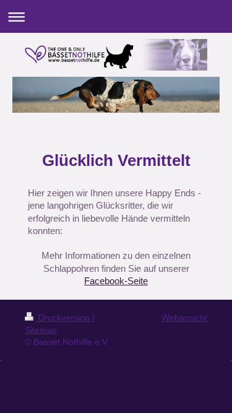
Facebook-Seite (116, 281)
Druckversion (64, 318)
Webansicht (184, 318)
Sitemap (41, 330)
